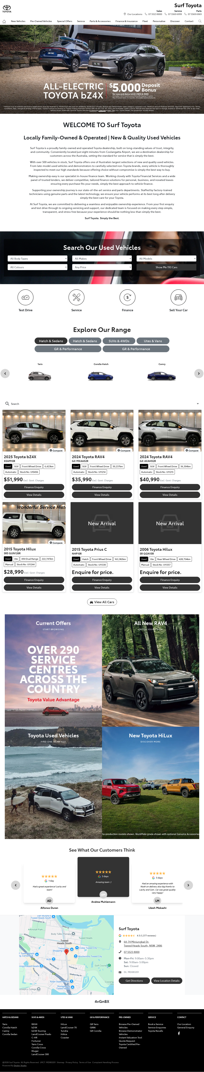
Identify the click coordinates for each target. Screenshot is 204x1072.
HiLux (64, 1024)
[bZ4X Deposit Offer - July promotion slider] (102, 111)
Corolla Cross (39, 1047)
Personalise (159, 21)
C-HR (34, 1037)
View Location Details (167, 980)
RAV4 (34, 1024)
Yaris (4, 1024)
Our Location (184, 1024)
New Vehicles (18, 21)
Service (81, 21)
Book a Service (155, 1024)
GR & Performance (68, 349)
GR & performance (136, 349)
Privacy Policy (72, 1062)
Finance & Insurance (127, 21)
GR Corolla (95, 1030)
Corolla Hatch (9, 1027)
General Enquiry (185, 1027)
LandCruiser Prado (41, 1034)
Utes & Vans (153, 341)
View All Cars (104, 602)
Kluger (35, 1050)
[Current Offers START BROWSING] (53, 670)
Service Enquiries (157, 1027)
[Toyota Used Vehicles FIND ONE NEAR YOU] (53, 782)
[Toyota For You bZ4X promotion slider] (93, 111)
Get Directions (134, 980)
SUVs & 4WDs (119, 341)
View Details (34, 494)
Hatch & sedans (85, 341)
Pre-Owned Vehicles (41, 21)
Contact (189, 21)
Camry (5, 1030)
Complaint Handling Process (105, 1062)
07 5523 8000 (155, 14)
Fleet (145, 21)
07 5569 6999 (175, 14)
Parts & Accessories (100, 21)
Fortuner (36, 1040)
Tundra (64, 1030)
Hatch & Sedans (51, 341)
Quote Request (127, 1040)
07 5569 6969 (195, 14)
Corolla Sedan (9, 1034)
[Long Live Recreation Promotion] (102, 69)
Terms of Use (85, 1062)
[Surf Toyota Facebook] (179, 1033)
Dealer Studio (20, 1065)
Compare (57, 450)
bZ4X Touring (39, 1030)
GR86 (93, 1027)
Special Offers (64, 21)
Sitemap (60, 1062)
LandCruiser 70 (69, 1027)
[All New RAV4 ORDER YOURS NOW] (150, 670)
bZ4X (34, 1027)
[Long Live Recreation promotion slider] (111, 111)
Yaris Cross (37, 1044)
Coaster (65, 1037)
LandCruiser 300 (40, 1054)
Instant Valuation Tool (130, 1037)
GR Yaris (94, 1024)
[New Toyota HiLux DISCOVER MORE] (150, 782)
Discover (175, 21)
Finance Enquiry (34, 487)
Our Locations (134, 14)
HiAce (64, 1034)
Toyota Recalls (155, 1030)
